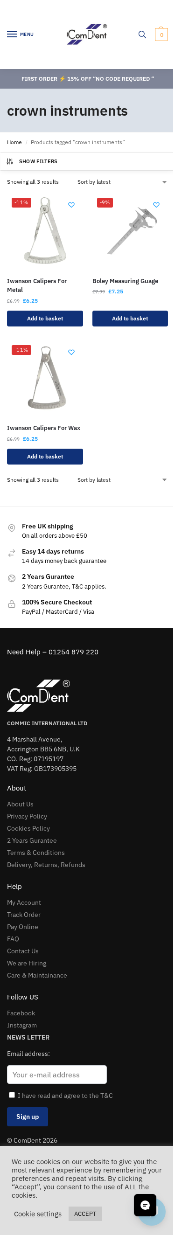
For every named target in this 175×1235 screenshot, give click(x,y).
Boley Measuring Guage (125, 281)
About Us (20, 804)
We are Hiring (26, 963)
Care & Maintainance (37, 975)
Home (14, 142)
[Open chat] (145, 1205)
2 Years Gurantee (32, 840)
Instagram (22, 1025)
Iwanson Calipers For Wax (43, 428)
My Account (24, 902)
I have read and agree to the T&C (65, 1095)
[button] (160, 34)
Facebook (21, 1013)
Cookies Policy (28, 828)
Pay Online (22, 927)
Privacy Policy (27, 816)
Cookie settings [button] (38, 1214)
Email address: (28, 1053)
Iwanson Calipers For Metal (37, 285)
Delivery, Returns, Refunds (46, 864)
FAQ (13, 939)
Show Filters (38, 161)
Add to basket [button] (45, 318)
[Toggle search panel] (142, 34)
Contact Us (23, 951)
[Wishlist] (71, 205)
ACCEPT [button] (85, 1214)
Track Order (24, 914)
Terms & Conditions (36, 852)
